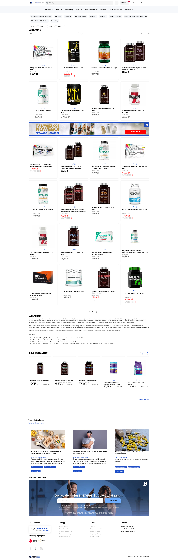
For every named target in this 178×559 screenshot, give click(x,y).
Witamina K (103, 16)
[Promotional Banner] (89, 129)
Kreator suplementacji (91, 9)
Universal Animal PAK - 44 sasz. (74, 68)
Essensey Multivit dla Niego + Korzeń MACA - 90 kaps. (103, 292)
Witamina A (58, 16)
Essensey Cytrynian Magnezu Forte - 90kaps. (88, 381)
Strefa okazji (69, 9)
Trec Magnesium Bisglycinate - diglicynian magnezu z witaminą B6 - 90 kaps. (134, 251)
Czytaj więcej (35, 471)
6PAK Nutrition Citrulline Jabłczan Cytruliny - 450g (112, 383)
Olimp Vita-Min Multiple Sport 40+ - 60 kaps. (134, 167)
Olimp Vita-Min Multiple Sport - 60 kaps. (41, 68)
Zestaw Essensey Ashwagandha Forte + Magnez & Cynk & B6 (134, 68)
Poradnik (103, 9)
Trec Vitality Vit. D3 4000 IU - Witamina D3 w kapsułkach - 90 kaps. (104, 167)
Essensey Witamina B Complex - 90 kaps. (72, 253)
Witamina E (93, 16)
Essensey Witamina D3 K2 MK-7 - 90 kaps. (103, 109)
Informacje (128, 9)
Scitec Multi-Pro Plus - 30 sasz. (135, 293)
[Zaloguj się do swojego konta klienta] (116, 3)
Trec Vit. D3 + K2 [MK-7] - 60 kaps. (43, 209)
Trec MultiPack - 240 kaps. (43, 110)
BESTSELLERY (39, 352)
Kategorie (48, 9)
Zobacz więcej (143, 399)
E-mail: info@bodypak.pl (128, 531)
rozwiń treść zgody (63, 509)
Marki (58, 9)
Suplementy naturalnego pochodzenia (135, 16)
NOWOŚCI (79, 9)
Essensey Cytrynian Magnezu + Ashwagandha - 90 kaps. (64, 381)
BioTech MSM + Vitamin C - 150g (74, 291)
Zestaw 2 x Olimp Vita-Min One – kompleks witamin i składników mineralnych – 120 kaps (40, 166)
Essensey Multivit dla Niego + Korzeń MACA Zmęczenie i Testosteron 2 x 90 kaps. (73, 211)
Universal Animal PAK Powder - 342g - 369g (73, 111)
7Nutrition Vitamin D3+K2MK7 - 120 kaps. (41, 253)
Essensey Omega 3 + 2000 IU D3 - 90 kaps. (103, 208)
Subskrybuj (113, 501)
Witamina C (67, 16)
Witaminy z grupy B (115, 16)
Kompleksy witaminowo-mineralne (41, 16)
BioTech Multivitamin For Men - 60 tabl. (134, 209)
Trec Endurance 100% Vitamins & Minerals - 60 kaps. (40, 294)
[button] (79, 3)
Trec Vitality (54, 21)
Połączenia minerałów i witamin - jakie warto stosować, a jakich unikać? (46, 452)
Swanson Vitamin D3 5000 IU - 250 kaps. (104, 68)
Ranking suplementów (115, 9)
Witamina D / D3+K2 (80, 16)
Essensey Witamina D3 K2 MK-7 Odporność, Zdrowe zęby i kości (71, 167)
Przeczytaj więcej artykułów (36, 423)
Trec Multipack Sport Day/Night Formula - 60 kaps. (102, 253)
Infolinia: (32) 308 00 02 (128, 526)
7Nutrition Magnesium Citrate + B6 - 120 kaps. (133, 111)
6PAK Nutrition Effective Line (39, 21)
